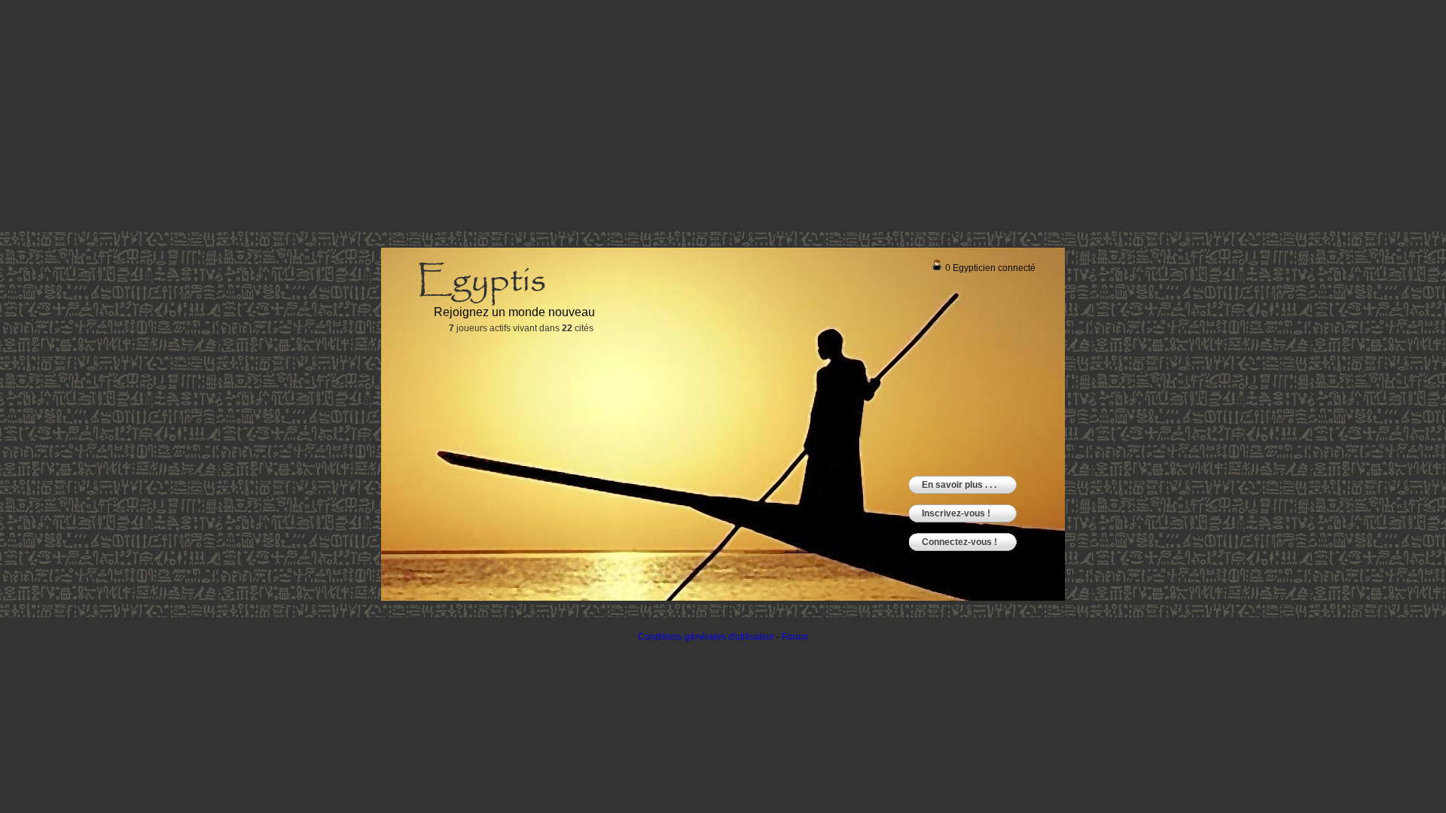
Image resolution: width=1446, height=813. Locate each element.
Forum (795, 637)
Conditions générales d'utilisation (706, 637)
